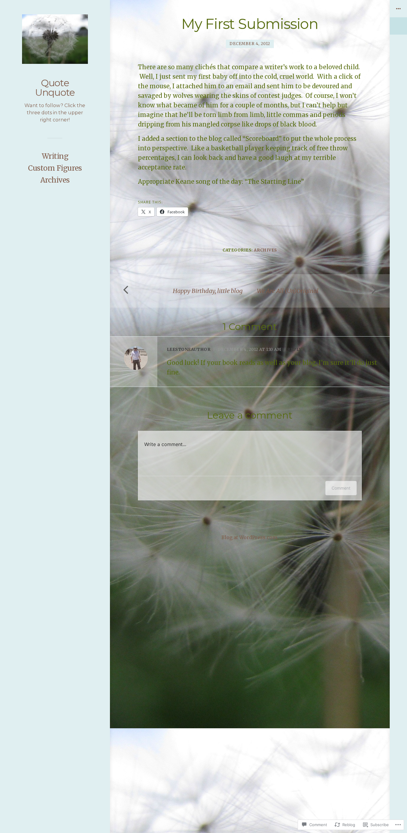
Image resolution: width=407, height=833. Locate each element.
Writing (55, 156)
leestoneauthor (188, 349)
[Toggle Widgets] (398, 17)
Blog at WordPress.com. (249, 537)
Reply (294, 349)
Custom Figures (55, 168)
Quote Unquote (55, 87)
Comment (341, 487)
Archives (55, 180)
